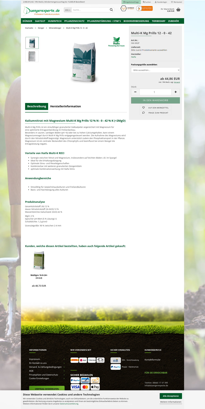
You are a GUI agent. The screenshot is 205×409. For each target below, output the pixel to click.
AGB (31, 370)
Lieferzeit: (136, 47)
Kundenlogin (161, 2)
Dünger (27, 21)
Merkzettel (177, 2)
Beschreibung (36, 106)
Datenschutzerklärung (69, 403)
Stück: (134, 86)
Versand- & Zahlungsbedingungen (45, 366)
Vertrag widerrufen (47, 389)
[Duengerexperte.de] (41, 11)
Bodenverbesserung (136, 21)
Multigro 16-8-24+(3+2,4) (39, 276)
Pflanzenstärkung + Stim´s (104, 21)
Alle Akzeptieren (171, 396)
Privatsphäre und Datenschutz (43, 374)
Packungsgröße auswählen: (144, 64)
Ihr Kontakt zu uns (38, 363)
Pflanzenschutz (74, 21)
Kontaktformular (153, 359)
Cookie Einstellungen (39, 378)
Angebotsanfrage (132, 2)
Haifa (133, 57)
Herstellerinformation (65, 106)
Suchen (148, 2)
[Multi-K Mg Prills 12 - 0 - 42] (84, 62)
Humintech (54, 21)
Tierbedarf (158, 21)
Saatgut (40, 21)
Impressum (34, 359)
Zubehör (173, 21)
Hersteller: (136, 54)
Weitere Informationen (170, 401)
